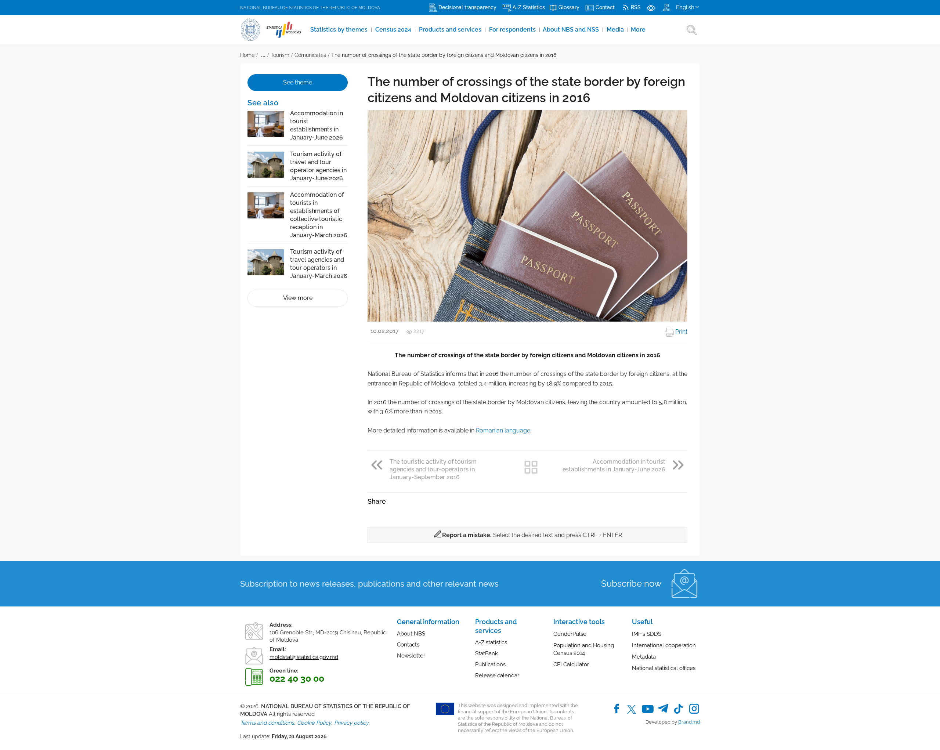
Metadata (644, 656)
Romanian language (503, 430)
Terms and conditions (267, 723)
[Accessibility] (651, 7)
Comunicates (310, 55)
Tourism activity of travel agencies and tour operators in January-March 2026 (318, 263)
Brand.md (689, 722)
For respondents (513, 29)
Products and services (451, 29)
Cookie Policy (314, 723)
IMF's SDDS (646, 634)
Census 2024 (394, 29)
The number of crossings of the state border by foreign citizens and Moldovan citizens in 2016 (443, 55)
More (638, 29)
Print (680, 331)
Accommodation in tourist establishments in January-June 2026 (316, 125)
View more (297, 297)
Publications (490, 664)
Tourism (280, 55)
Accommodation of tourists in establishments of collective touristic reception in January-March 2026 (318, 215)
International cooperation (664, 645)
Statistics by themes (339, 29)
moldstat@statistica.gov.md (304, 657)
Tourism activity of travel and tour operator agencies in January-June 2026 (318, 166)
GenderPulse (569, 634)
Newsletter (411, 655)
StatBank (486, 653)
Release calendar (497, 675)
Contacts (408, 644)
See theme (297, 82)
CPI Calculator (571, 664)
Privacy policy (351, 723)
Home (247, 55)
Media (616, 29)
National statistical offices (663, 668)
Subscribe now (631, 583)
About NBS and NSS (573, 29)
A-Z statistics (491, 642)
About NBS (411, 633)
